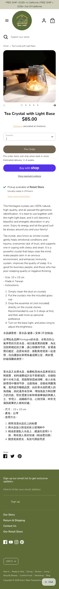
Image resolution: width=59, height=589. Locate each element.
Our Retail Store (13, 531)
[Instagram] (16, 542)
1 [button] (21, 105)
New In (6, 571)
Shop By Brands (10, 575)
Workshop (39, 575)
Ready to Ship (18, 571)
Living (46, 571)
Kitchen (38, 571)
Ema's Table (25, 580)
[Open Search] (5, 37)
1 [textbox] (6, 138)
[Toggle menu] (6, 20)
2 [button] (25, 105)
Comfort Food (26, 575)
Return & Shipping (14, 520)
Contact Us (9, 526)
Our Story (9, 514)
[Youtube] (11, 542)
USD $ (9, 561)
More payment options (29, 176)
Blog (48, 575)
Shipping (17, 126)
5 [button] (37, 105)
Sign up (15, 501)
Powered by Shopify (40, 580)
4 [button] (33, 105)
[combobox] (29, 137)
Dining (29, 571)
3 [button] (29, 105)
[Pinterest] (22, 542)
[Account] (44, 19)
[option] (29, 76)
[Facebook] (5, 542)
